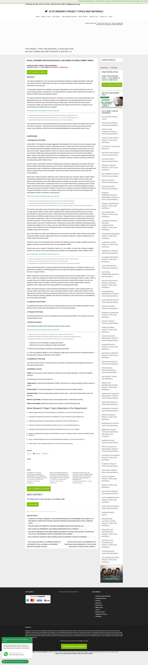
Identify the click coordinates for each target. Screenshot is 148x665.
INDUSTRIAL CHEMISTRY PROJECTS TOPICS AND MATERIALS (110, 355)
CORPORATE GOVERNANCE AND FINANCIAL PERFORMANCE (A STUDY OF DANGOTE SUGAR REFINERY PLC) (53, 117)
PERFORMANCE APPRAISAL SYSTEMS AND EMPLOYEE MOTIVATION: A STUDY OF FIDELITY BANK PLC (51, 339)
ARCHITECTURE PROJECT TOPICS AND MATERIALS (111, 154)
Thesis (97, 609)
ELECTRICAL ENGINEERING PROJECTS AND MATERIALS (110, 274)
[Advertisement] (53, 35)
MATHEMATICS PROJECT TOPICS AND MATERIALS (110, 409)
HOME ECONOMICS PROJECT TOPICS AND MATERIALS (109, 330)
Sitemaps (98, 616)
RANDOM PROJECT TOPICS (108, 513)
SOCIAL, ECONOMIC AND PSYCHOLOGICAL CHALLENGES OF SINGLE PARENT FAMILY (60, 60)
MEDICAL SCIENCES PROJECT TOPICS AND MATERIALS (109, 417)
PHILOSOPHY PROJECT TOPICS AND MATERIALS (110, 471)
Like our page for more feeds (68, 592)
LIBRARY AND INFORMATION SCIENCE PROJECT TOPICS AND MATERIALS (110, 386)
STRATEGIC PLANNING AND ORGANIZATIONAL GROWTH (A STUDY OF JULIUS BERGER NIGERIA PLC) (52, 201)
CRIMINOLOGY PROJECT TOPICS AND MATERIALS (110, 252)
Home (95, 23)
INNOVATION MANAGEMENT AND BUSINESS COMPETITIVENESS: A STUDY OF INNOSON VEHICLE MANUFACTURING (55, 336)
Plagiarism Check (101, 614)
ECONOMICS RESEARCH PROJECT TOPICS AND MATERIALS (110, 259)
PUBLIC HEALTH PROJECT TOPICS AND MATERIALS (110, 507)
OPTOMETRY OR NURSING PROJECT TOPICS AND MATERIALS (111, 458)
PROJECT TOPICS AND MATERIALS (109, 486)
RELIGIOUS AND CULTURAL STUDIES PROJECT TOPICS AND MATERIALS (109, 522)
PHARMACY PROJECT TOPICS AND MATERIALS (110, 465)
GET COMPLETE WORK (37, 72)
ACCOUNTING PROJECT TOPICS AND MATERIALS (110, 124)
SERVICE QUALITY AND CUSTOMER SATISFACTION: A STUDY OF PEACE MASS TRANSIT (48, 261)
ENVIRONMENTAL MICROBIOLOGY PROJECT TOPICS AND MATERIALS (110, 294)
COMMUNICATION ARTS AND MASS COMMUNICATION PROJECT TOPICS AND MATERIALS (110, 225)
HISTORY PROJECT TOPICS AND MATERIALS (110, 322)
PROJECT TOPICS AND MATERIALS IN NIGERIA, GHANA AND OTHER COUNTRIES (74, 653)
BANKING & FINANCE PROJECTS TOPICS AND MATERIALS (110, 168)
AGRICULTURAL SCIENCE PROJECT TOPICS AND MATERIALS (110, 140)
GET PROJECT (56, 16)
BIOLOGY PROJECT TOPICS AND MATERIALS (110, 181)
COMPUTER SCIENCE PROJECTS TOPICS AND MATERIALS (110, 245)
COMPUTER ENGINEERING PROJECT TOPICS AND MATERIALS (111, 236)
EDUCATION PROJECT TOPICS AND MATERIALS (110, 267)
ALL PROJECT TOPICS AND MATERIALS (111, 147)
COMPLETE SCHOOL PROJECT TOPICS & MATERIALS (42, 65)
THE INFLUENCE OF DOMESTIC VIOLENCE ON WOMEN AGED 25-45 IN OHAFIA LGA (55, 526)
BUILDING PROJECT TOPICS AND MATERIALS (110, 188)
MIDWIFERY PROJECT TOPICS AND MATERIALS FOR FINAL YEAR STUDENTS (110, 433)
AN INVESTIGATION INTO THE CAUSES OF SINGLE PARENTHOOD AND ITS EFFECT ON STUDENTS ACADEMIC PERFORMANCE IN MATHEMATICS (83, 476)
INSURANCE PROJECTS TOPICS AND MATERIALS (110, 363)
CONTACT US (103, 16)
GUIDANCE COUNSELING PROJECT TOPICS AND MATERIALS (42, 511)
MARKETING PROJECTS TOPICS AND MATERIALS (110, 403)
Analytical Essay (100, 598)
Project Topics (100, 612)
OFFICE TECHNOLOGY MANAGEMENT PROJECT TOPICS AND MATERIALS (110, 449)
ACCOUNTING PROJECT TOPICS (110, 118)
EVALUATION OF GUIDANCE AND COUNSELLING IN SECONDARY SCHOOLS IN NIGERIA (57, 537)
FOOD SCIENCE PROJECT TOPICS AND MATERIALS (110, 301)
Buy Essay (98, 605)
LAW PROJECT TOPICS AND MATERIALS (109, 378)
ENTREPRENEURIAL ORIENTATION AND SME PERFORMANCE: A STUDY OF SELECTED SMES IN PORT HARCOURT (54, 263)
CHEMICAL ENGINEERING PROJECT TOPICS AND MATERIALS (110, 206)
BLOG (110, 16)
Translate (114, 67)
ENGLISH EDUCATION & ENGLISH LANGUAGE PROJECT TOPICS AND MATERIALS (110, 284)
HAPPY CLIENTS (83, 16)
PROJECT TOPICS (46, 16)
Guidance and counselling (104, 23)
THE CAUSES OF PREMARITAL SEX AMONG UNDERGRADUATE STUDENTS (53, 529)
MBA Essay (99, 607)
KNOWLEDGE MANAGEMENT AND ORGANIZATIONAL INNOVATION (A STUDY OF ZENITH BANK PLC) (51, 119)
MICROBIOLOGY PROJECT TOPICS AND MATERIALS (110, 424)
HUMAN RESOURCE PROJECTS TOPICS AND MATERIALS (110, 347)
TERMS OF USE (93, 16)
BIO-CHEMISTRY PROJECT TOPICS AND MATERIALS (110, 175)
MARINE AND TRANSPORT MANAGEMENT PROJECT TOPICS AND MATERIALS (110, 396)
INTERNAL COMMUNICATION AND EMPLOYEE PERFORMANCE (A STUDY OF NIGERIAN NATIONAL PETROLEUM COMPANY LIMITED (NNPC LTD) (61, 205)
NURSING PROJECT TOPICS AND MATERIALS (110, 441)
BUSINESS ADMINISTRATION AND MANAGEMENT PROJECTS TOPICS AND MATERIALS (110, 196)
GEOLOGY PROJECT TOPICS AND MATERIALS (110, 307)
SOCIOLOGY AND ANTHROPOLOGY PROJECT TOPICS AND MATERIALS (109, 533)
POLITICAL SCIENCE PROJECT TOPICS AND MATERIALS (109, 479)
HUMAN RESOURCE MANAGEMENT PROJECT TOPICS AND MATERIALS (110, 338)
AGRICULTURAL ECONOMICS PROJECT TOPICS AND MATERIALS (110, 132)
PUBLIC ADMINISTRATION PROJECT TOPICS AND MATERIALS (110, 500)
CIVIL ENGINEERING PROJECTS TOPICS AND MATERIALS (110, 215)
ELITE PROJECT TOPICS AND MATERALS (38, 652)
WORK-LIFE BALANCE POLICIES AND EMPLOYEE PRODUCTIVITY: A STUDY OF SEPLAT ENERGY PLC (51, 334)
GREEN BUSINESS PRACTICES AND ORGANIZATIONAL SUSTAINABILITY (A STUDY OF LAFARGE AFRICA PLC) (53, 115)
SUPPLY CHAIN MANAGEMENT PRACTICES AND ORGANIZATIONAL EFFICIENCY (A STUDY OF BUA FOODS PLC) (54, 259)
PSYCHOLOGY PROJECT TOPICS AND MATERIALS (110, 492)
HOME (37, 16)
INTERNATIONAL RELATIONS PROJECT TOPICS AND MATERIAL (109, 370)
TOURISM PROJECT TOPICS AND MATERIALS (110, 552)
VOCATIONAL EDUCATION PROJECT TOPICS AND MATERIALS (110, 560)
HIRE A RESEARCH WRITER (69, 16)
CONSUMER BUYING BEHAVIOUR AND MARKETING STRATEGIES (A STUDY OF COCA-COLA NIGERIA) (51, 203)
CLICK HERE (32, 504)
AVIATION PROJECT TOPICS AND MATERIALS (110, 160)
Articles (97, 600)
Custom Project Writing (102, 596)
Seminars (98, 603)
